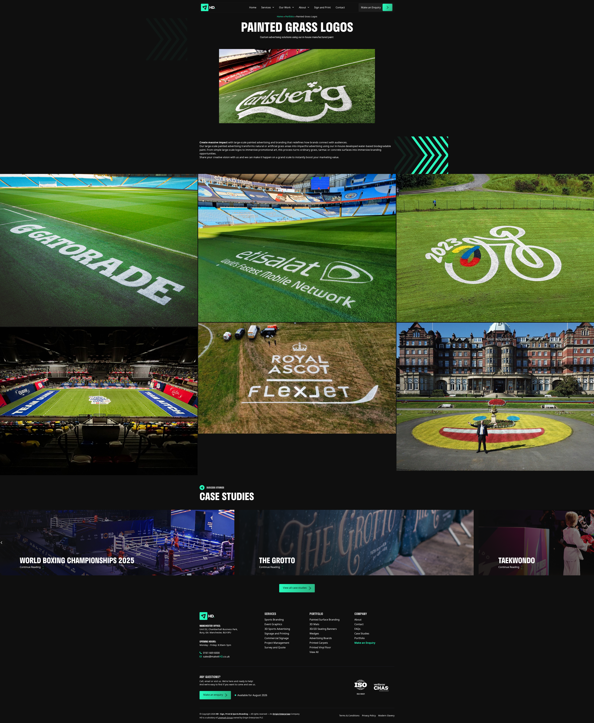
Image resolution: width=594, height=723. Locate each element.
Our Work (285, 7)
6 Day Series (278, 560)
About (302, 7)
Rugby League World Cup (539, 560)
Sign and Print (322, 7)
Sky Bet (31, 560)
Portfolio (289, 16)
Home (252, 7)
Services (266, 7)
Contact (340, 7)
